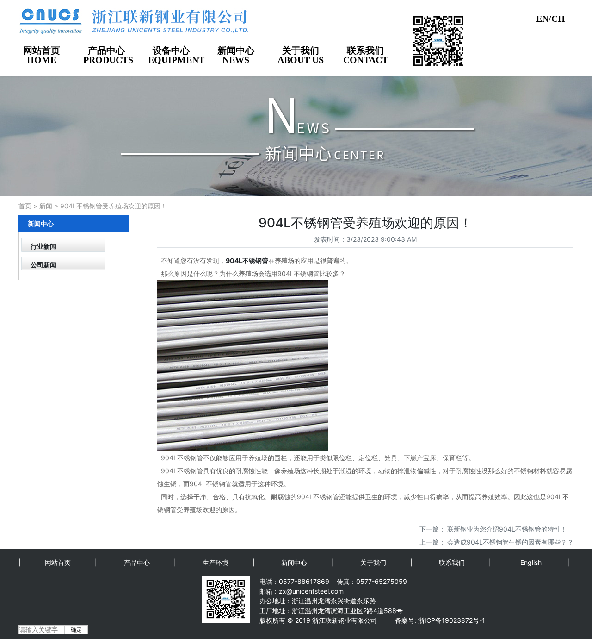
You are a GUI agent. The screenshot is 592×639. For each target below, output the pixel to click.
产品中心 (137, 562)
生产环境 (215, 562)
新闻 (45, 206)
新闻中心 (294, 562)
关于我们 (373, 562)
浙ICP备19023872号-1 (451, 620)
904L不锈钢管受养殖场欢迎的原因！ (113, 206)
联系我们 (452, 562)
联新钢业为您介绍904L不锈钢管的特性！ (507, 529)
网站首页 (58, 562)
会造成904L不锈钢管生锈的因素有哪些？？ (510, 542)
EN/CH (550, 18)
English (531, 562)
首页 (24, 206)
